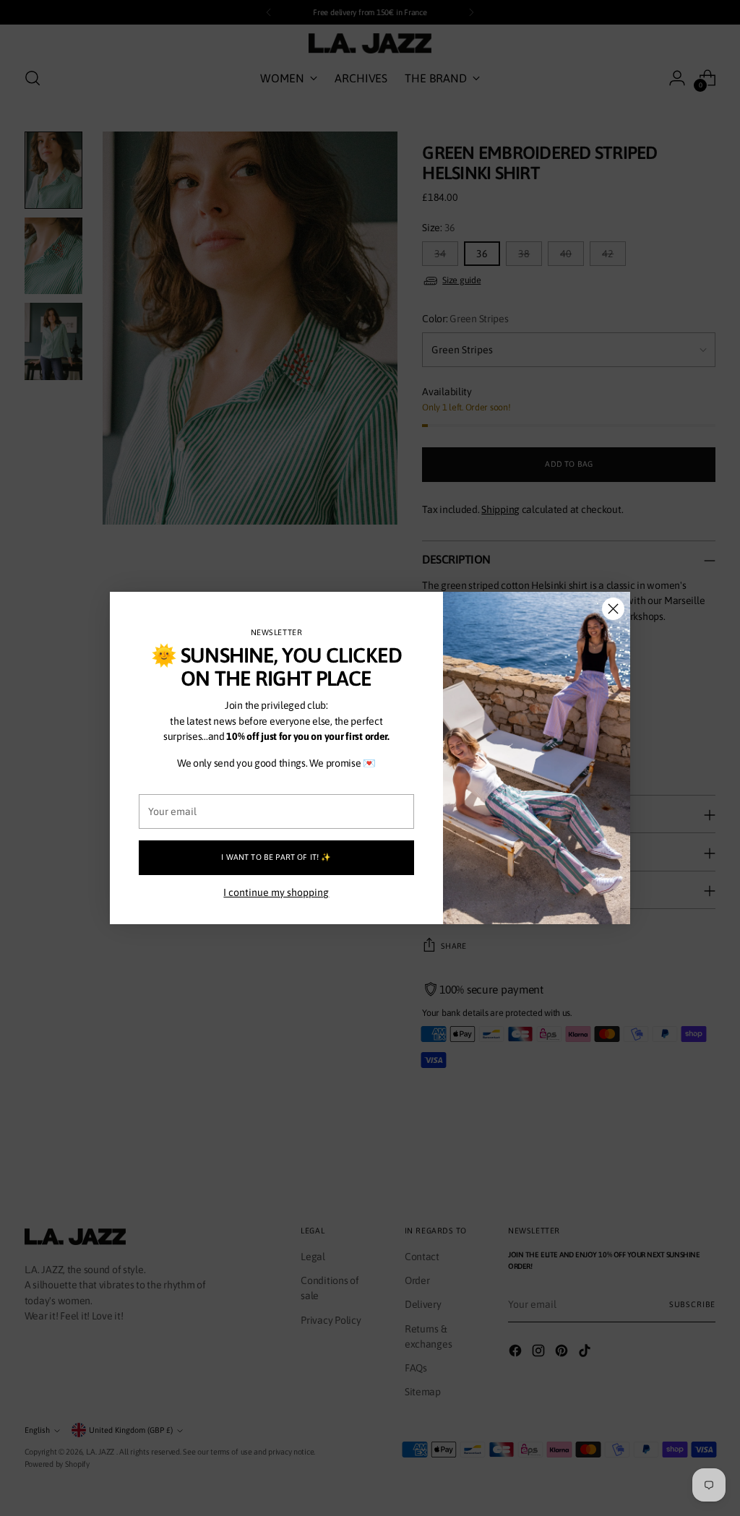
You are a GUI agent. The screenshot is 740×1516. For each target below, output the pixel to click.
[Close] (613, 609)
